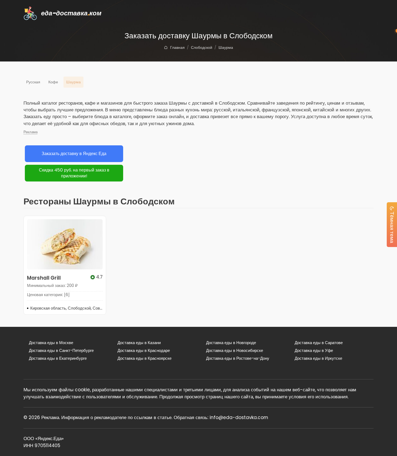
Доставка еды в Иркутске (318, 358)
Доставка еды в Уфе (314, 350)
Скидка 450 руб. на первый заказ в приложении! (74, 173)
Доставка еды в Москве (51, 342)
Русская (33, 82)
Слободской (201, 47)
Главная (177, 47)
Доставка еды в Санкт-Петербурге (61, 350)
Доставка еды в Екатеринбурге (58, 358)
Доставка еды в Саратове (319, 342)
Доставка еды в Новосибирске (234, 350)
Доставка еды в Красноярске (144, 358)
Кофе (53, 82)
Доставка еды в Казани (139, 342)
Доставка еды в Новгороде (231, 342)
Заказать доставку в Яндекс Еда (74, 153)
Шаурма (225, 47)
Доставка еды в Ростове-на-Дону (237, 358)
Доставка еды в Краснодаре (143, 350)
